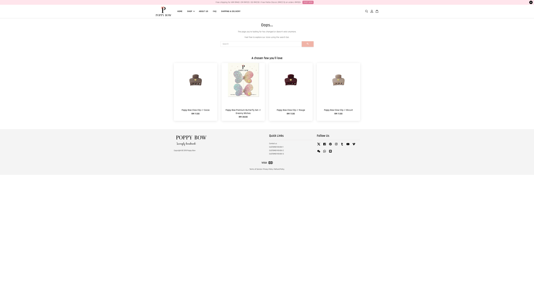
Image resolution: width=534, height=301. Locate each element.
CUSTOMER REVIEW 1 (276, 147)
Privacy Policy (268, 169)
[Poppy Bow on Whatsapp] (325, 152)
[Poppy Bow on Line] (330, 152)
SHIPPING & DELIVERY (230, 11)
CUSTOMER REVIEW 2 (276, 150)
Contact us (273, 143)
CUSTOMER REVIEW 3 (276, 154)
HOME (179, 11)
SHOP (189, 11)
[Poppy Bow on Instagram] (336, 145)
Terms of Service (256, 169)
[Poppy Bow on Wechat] (319, 152)
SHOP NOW (308, 2)
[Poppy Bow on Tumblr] (342, 145)
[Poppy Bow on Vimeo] (354, 145)
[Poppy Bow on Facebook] (325, 145)
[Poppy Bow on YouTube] (348, 145)
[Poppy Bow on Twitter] (319, 145)
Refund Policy (279, 169)
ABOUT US (203, 11)
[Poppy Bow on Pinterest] (330, 145)
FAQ (214, 11)
